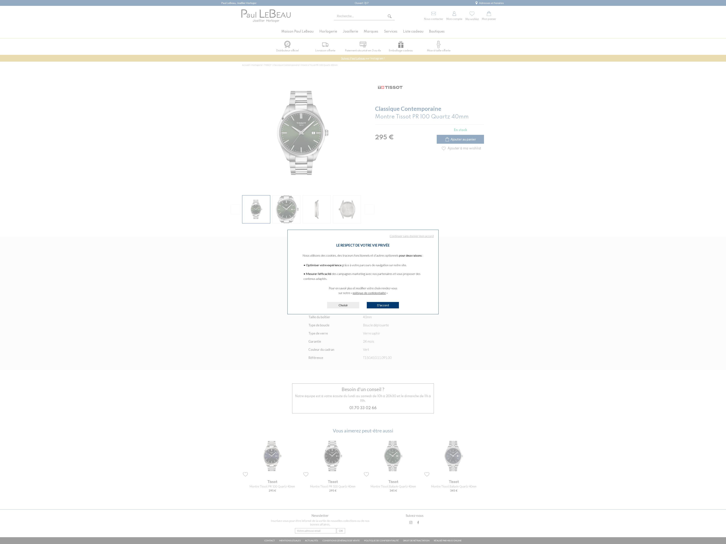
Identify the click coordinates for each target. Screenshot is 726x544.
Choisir (343, 305)
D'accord (383, 305)
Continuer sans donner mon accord (412, 236)
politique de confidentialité (369, 293)
